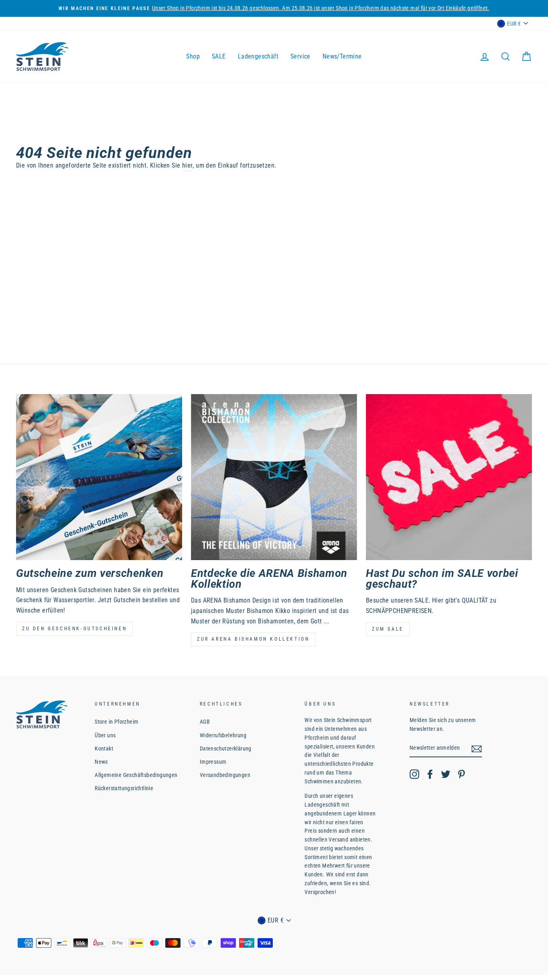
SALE (219, 56)
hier (187, 165)
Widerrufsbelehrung (223, 735)
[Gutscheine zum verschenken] (99, 477)
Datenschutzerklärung (226, 748)
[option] (274, 8)
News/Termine (342, 56)
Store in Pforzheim (116, 721)
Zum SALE (388, 629)
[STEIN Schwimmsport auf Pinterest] (461, 774)
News (101, 762)
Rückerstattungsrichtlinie (124, 788)
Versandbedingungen (225, 775)
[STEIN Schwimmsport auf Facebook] (430, 774)
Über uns (105, 735)
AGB (205, 721)
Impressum (213, 762)
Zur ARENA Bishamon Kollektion (253, 639)
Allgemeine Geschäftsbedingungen (136, 775)
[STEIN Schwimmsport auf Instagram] (414, 774)
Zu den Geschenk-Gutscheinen (74, 628)
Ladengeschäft (258, 56)
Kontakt (104, 748)
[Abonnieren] (476, 748)
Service (300, 56)
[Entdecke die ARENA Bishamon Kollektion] (274, 477)
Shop (193, 56)
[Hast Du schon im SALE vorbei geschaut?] (449, 477)
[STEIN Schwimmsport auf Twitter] (446, 774)
